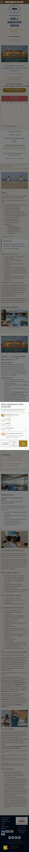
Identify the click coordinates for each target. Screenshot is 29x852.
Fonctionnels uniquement (5, 443)
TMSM (26, 448)
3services (9, 416)
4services (9, 425)
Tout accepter (23, 443)
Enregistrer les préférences (14, 443)
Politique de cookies (19, 411)
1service (8, 421)
